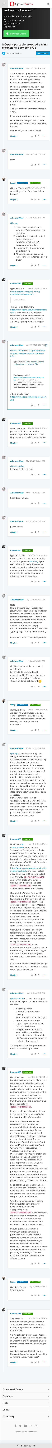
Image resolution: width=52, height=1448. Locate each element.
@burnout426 (17, 350)
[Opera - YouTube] (25, 1425)
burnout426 (15, 283)
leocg (12, 183)
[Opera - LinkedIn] (31, 1425)
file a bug (33, 561)
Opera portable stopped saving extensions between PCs (27, 353)
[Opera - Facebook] (16, 1425)
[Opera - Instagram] (36, 1425)
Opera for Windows (14, 53)
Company (8, 1416)
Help (5, 1402)
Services (8, 1396)
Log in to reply (42, 53)
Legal (6, 1409)
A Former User (16, 68)
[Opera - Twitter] (20, 1425)
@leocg (13, 223)
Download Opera (18, 34)
